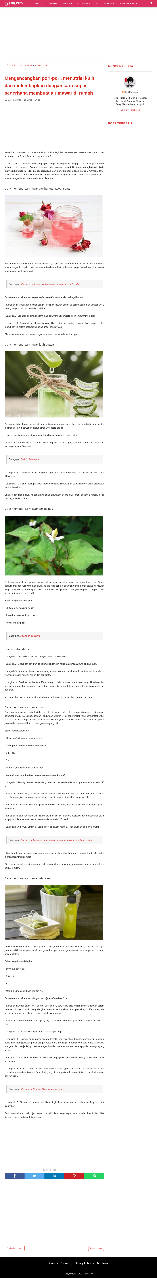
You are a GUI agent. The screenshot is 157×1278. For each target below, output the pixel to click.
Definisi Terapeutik (30, 459)
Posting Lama (96, 1248)
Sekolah (67, 4)
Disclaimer (103, 1263)
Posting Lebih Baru (15, 1248)
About (51, 1263)
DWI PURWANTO (85, 1274)
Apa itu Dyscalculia (30, 635)
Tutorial (34, 4)
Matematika (51, 4)
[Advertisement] (78, 35)
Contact (65, 1263)
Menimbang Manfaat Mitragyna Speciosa (41, 1089)
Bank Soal (109, 4)
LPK (97, 4)
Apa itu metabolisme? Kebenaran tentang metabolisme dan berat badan (56, 840)
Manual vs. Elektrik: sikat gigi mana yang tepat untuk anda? (50, 284)
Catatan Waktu (128, 4)
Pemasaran (83, 4)
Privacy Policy (83, 1263)
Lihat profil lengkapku (130, 110)
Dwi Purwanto (131, 92)
